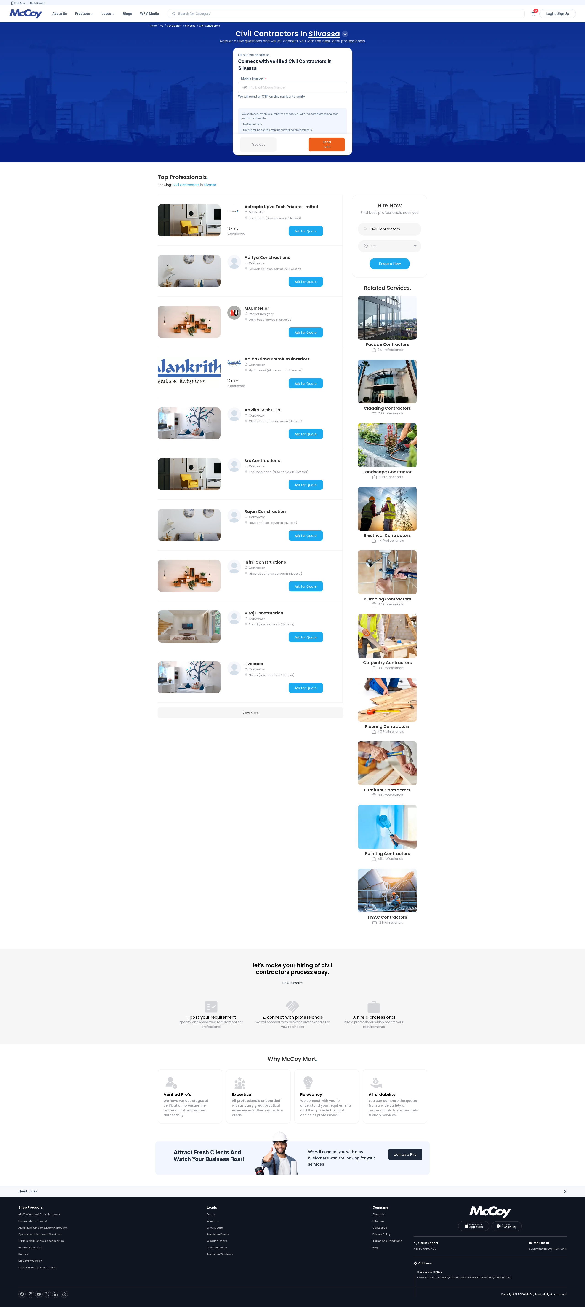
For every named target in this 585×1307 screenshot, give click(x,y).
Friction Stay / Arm (30, 1247)
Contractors (174, 25)
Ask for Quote (306, 231)
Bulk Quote (37, 2)
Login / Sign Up (557, 13)
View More (250, 712)
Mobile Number (253, 78)
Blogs (127, 13)
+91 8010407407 (425, 1249)
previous (258, 144)
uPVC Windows (217, 1247)
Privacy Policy (381, 1234)
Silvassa (190, 25)
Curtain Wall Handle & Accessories (41, 1240)
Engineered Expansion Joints (37, 1267)
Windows (213, 1220)
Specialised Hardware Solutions (40, 1234)
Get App (19, 2)
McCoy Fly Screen (30, 1260)
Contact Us (379, 1227)
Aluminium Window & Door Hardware (42, 1227)
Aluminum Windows (220, 1254)
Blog (375, 1247)
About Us (59, 13)
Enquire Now (390, 263)
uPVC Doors (215, 1227)
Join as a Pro (405, 1154)
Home (153, 25)
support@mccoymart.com (548, 1249)
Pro (162, 25)
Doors (211, 1214)
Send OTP (327, 144)
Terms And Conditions (387, 1240)
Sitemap (378, 1220)
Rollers (23, 1254)
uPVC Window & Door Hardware (39, 1214)
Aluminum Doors (218, 1234)
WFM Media (149, 13)
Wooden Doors (217, 1240)
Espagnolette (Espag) (32, 1220)
